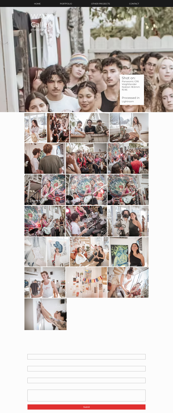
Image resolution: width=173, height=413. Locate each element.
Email (30, 375)
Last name (31, 364)
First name (32, 352)
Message (31, 387)
